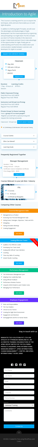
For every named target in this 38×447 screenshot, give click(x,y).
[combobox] (19, 405)
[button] (2, 69)
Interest (6, 402)
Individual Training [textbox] (11, 405)
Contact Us (19, 426)
